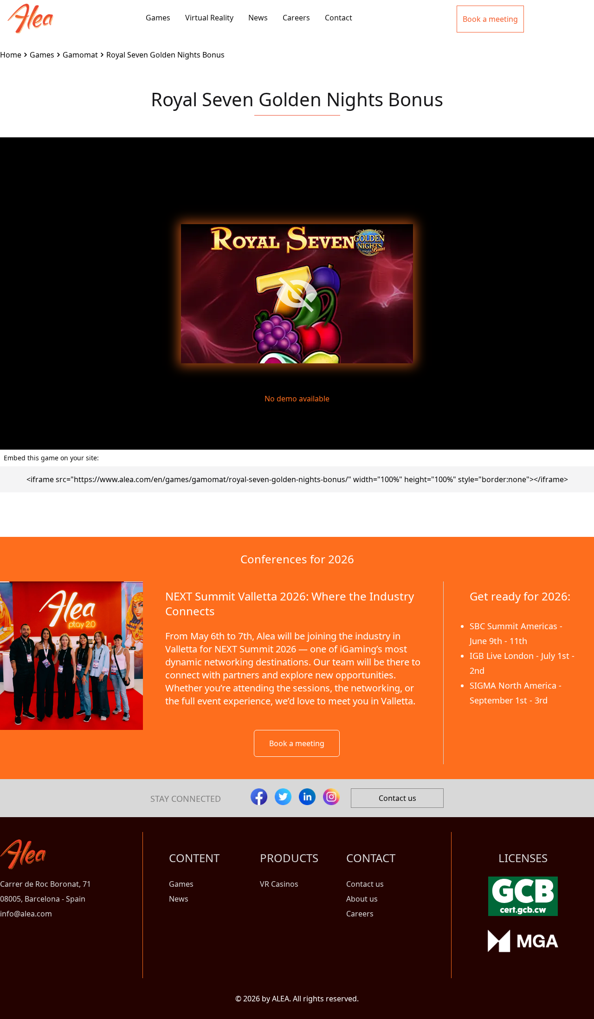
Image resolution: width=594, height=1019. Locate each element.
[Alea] (30, 11)
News (258, 18)
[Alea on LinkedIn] (307, 796)
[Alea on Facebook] (259, 796)
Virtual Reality (209, 18)
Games (158, 18)
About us (362, 899)
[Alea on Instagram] (331, 796)
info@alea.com (26, 914)
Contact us (397, 798)
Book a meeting (296, 743)
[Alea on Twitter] (283, 796)
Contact (338, 18)
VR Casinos (279, 884)
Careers (296, 18)
